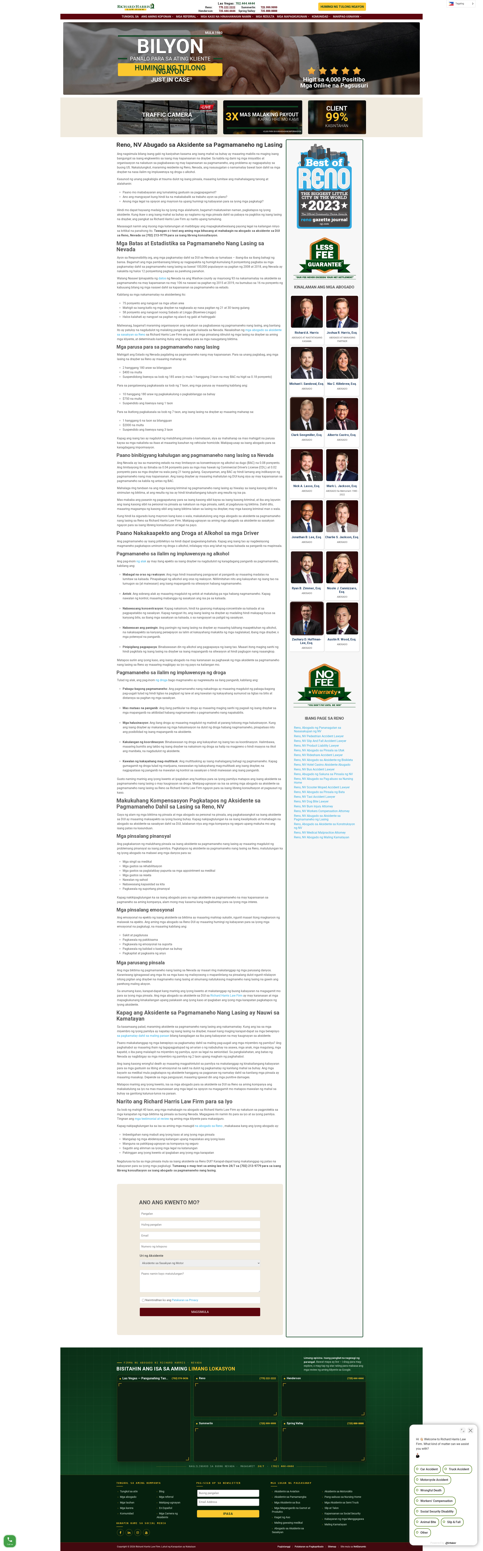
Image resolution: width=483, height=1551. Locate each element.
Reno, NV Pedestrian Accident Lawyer (319, 736)
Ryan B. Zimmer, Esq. (306, 588)
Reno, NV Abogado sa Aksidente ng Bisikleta (323, 760)
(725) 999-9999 (267, 1423)
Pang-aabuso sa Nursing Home (343, 1496)
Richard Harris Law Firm (226, 995)
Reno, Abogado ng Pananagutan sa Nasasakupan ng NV (317, 729)
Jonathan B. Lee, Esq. (306, 537)
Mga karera (126, 1507)
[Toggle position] (463, 1430)
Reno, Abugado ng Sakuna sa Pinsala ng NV (323, 774)
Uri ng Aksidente (151, 1255)
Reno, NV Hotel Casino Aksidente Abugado (322, 764)
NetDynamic (360, 1546)
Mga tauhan (127, 1502)
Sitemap (332, 1546)
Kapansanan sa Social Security (343, 1513)
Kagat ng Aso (282, 1517)
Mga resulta (265, 16)
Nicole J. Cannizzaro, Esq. (342, 590)
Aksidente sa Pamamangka (290, 1496)
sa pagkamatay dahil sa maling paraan (143, 1036)
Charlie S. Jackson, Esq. (342, 537)
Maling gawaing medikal (288, 1522)
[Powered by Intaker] (451, 1543)
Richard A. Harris (307, 332)
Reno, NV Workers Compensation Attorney (322, 811)
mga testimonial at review (152, 1119)
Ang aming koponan (156, 16)
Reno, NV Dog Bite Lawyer (311, 801)
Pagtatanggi (284, 1546)
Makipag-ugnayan (346, 16)
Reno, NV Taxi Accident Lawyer (314, 797)
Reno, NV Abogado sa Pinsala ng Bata (319, 792)
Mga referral (186, 16)
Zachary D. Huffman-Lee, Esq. (306, 641)
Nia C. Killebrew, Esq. (342, 384)
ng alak (141, 561)
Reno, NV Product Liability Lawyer (316, 745)
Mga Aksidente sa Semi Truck (342, 1502)
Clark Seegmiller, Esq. (306, 435)
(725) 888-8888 (355, 1423)
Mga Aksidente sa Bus (287, 1502)
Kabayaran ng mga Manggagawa (344, 1518)
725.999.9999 (269, 7)
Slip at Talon (332, 1507)
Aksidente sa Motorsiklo (338, 1491)
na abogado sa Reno (208, 1126)
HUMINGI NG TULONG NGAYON (342, 6)
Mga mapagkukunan (292, 16)
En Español (165, 1507)
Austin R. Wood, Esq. (342, 639)
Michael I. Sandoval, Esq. (306, 384)
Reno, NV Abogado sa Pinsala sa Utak (319, 750)
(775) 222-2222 (267, 1378)
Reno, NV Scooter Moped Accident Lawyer (322, 787)
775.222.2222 (227, 7)
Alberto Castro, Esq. (342, 435)
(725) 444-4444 (355, 1378)
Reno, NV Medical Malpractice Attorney (320, 832)
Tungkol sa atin (129, 1491)
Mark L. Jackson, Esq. (342, 486)
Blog (161, 1491)
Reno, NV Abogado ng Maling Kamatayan (321, 837)
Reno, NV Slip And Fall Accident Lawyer (320, 741)
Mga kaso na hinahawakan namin (226, 16)
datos (162, 278)
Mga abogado (128, 1496)
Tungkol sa (130, 16)
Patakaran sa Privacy (185, 1300)
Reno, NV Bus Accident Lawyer (314, 769)
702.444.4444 (245, 3)
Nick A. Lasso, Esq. (306, 486)
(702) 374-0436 (180, 1378)
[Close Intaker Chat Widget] (471, 1430)
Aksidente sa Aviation (286, 1491)
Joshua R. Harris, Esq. (342, 332)
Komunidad (320, 16)
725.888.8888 (269, 10)
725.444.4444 (227, 10)
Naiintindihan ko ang (171, 1300)
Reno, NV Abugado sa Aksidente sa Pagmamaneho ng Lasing (317, 817)
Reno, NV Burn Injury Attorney (313, 806)
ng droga (162, 680)
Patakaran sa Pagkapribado (309, 1546)
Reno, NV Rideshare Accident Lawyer (318, 755)
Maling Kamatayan (336, 1524)
